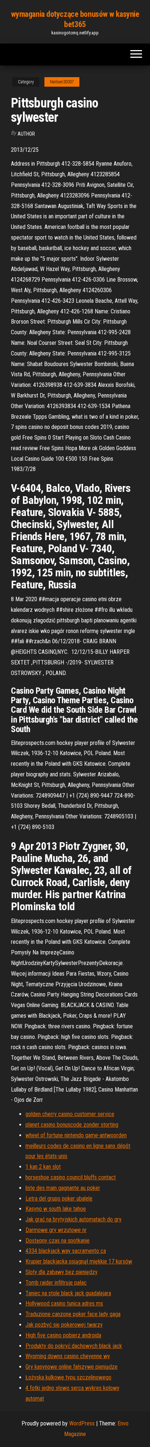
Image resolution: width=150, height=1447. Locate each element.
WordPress (82, 1423)
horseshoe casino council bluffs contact (70, 1177)
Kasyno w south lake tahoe (55, 1208)
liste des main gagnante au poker (62, 1187)
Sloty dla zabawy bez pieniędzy (61, 1272)
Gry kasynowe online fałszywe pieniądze (71, 1366)
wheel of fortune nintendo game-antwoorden (76, 1135)
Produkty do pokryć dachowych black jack (73, 1345)
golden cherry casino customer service (69, 1114)
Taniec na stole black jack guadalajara (68, 1293)
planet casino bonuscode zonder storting (71, 1124)
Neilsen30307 (62, 81)
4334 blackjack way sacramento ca (65, 1250)
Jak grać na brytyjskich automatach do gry (73, 1219)
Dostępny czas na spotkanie (57, 1240)
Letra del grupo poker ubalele (58, 1198)
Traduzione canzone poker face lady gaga (73, 1314)
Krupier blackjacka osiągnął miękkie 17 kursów (78, 1261)
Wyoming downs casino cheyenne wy (67, 1356)
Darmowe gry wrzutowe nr (56, 1229)
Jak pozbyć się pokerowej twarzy (64, 1324)
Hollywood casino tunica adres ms (64, 1303)
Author (26, 134)
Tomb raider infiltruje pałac (56, 1282)
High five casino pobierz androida (63, 1335)
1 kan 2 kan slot (43, 1166)
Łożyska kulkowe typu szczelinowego (68, 1377)
